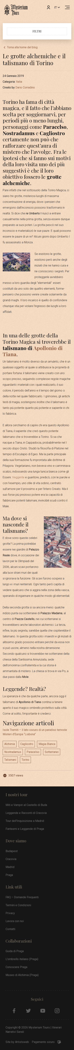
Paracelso (33, 752)
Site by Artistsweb (17, 1042)
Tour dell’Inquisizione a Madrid (25, 821)
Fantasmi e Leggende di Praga (25, 829)
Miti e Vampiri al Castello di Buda (26, 805)
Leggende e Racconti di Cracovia (26, 813)
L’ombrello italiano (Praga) (22, 959)
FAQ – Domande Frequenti (22, 897)
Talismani (10, 759)
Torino (25, 759)
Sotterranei (52, 752)
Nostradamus (12, 752)
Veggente (18, 477)
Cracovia (11, 859)
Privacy (10, 913)
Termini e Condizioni (18, 905)
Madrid (10, 867)
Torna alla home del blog (22, 47)
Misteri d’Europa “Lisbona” (19, 734)
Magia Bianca (47, 744)
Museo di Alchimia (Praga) (22, 975)
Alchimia (9, 744)
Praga (9, 875)
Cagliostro (26, 744)
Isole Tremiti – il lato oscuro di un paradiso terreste (35, 730)
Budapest (12, 851)
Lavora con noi (15, 921)
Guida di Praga (15, 951)
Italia (19, 81)
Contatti (10, 929)
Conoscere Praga (16, 967)
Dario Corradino (25, 87)
